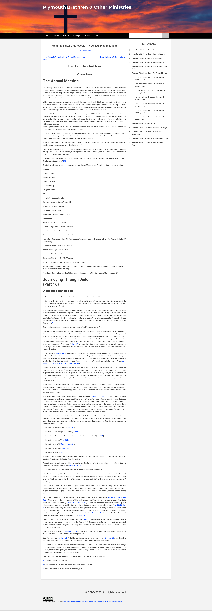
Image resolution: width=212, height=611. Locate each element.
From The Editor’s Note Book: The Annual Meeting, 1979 (150, 91)
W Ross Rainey (86, 51)
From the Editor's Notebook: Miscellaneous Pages (147, 144)
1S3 (64, 161)
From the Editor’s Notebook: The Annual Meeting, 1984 (149, 111)
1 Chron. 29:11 (71, 503)
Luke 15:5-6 (73, 466)
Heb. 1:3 (80, 503)
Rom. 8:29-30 (59, 364)
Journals (87, 36)
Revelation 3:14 (71, 531)
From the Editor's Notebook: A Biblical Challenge (149, 128)
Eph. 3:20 (100, 436)
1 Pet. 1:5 (75, 364)
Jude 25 (82, 515)
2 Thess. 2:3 (63, 538)
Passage (76, 36)
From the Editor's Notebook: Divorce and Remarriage (146, 133)
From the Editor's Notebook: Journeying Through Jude (149, 67)
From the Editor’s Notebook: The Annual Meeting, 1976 (149, 78)
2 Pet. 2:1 (86, 519)
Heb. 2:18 (65, 448)
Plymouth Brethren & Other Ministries (87, 7)
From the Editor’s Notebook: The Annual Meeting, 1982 (149, 98)
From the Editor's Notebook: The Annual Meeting (149, 73)
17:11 (50, 364)
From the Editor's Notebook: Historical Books (148, 54)
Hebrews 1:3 (96, 513)
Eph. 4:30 (68, 364)
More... (97, 36)
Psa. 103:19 (118, 505)
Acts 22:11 (118, 497)
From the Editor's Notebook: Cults (113, 57)
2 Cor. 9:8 (76, 432)
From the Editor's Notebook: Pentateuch (146, 50)
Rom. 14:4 (70, 428)
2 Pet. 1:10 (104, 396)
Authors (66, 36)
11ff (80, 466)
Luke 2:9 (110, 497)
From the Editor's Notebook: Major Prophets (148, 58)
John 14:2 (74, 344)
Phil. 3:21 (65, 440)
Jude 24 (71, 444)
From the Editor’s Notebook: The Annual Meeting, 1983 (149, 105)
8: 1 (85, 503)
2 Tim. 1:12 (64, 444)
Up (84, 57)
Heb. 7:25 (63, 452)
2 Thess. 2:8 (109, 538)
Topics (56, 36)
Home (47, 36)
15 (53, 364)
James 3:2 (95, 396)
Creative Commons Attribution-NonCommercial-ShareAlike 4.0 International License (92, 602)
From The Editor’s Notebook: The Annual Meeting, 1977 (149, 85)
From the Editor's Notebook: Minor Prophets (148, 62)
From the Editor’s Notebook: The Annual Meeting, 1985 (149, 118)
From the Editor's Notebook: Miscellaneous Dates (150, 138)
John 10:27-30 (61, 353)
